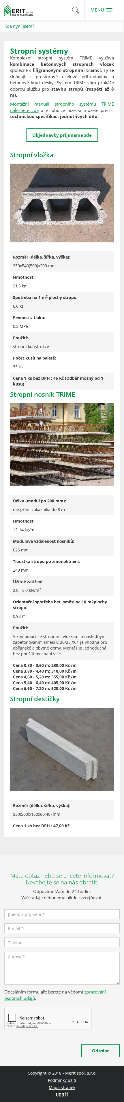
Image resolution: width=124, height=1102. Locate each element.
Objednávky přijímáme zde (62, 135)
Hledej (75, 10)
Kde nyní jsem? (19, 26)
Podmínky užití (62, 1080)
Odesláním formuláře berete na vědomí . (55, 995)
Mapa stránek (62, 1087)
